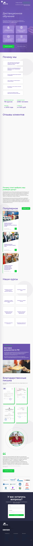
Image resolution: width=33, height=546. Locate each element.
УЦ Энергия (15, 534)
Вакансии (6, 537)
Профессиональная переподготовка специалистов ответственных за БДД (10, 225)
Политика (6, 538)
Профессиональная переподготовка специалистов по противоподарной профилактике (8, 267)
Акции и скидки (24, 534)
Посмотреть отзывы (21, 46)
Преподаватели (16, 538)
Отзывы (15, 537)
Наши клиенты (24, 537)
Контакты (23, 540)
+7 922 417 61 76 (19, 2)
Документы (7, 534)
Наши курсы (24, 538)
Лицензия (6, 539)
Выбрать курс (26, 208)
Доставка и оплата (25, 539)
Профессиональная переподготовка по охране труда (10, 245)
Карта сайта (7, 540)
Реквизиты (15, 539)
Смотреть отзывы (8, 470)
